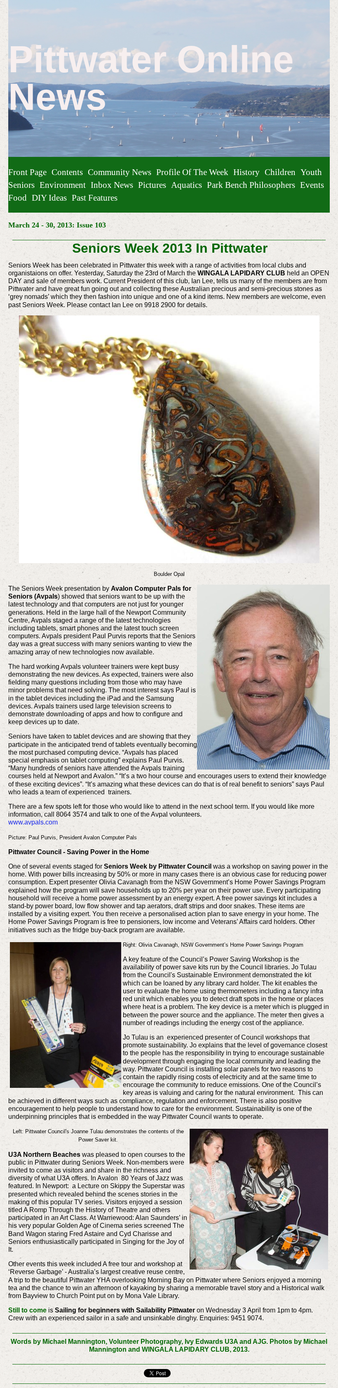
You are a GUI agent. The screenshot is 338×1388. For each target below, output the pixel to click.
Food (17, 197)
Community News (119, 172)
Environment (63, 184)
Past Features (94, 197)
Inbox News (112, 184)
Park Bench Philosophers (251, 184)
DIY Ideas (49, 197)
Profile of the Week (192, 172)
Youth (311, 172)
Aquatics (186, 184)
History (246, 172)
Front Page (27, 172)
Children (280, 172)
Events (312, 184)
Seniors (21, 184)
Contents (67, 172)
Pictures (152, 184)
